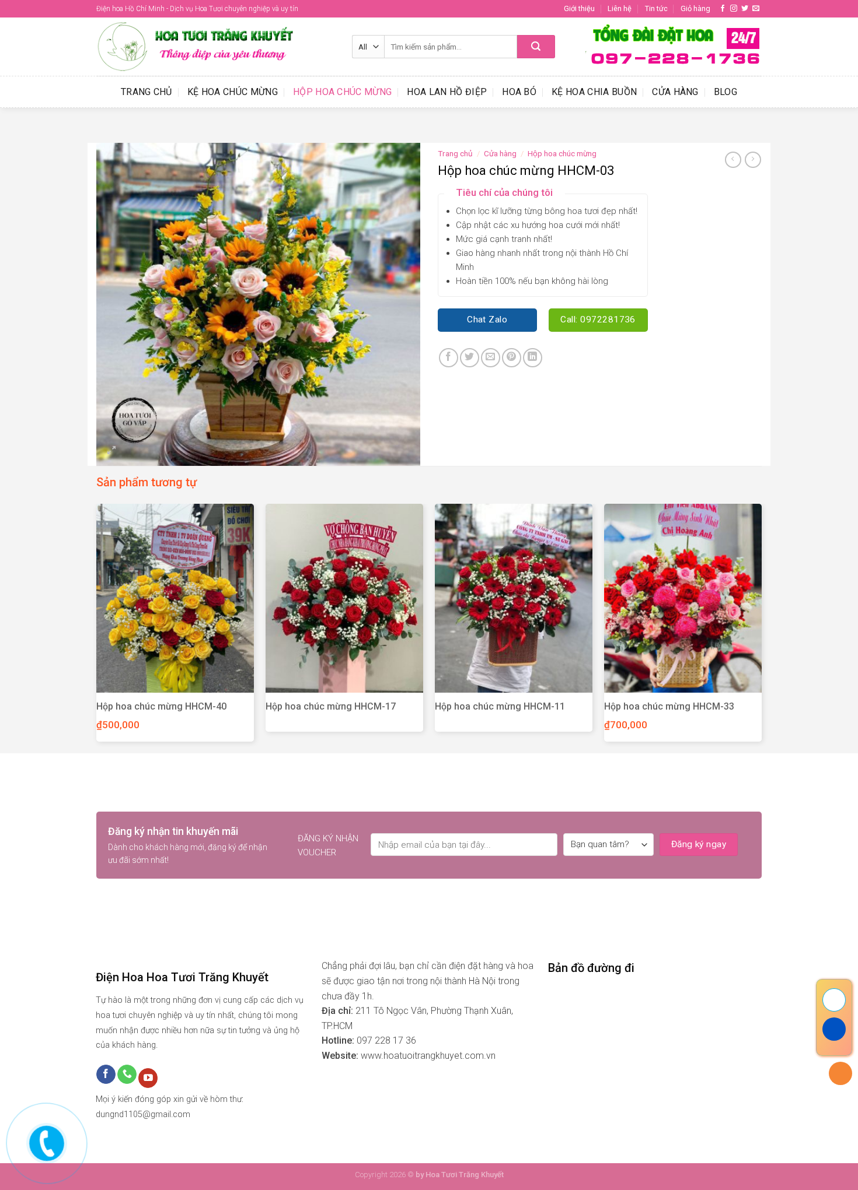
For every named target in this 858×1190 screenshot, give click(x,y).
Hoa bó (519, 91)
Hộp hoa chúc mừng (342, 91)
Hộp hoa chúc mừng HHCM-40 (161, 706)
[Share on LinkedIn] (532, 357)
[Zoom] (111, 451)
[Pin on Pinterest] (511, 357)
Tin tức (656, 8)
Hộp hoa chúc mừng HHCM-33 (669, 706)
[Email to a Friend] (490, 357)
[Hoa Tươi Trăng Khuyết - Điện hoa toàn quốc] (215, 46)
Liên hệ (620, 8)
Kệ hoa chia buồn (594, 91)
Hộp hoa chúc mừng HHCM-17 (331, 706)
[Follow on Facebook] (722, 9)
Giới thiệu (579, 8)
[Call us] (127, 1074)
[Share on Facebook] (448, 357)
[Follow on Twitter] (744, 9)
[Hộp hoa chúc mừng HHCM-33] (683, 598)
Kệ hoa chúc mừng (232, 91)
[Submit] (536, 46)
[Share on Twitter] (469, 357)
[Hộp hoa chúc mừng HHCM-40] (175, 598)
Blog (725, 91)
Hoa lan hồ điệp (447, 91)
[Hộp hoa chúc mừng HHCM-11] (513, 598)
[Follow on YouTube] (148, 1078)
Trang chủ (146, 91)
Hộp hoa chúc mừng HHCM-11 (500, 706)
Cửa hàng (675, 91)
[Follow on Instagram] (733, 9)
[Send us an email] (755, 9)
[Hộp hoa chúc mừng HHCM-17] (344, 598)
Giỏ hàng (695, 8)
